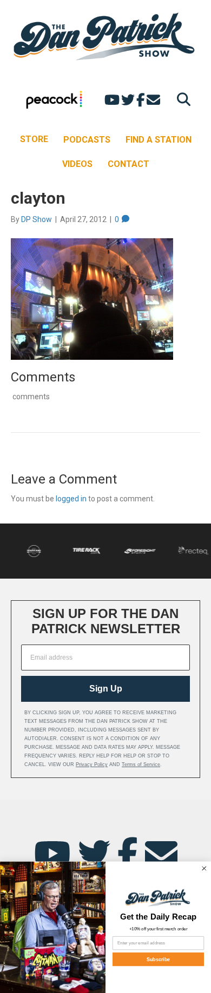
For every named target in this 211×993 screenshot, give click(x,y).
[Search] (181, 99)
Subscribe (158, 959)
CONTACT (128, 164)
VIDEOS (77, 164)
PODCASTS (86, 140)
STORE (34, 139)
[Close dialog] (204, 868)
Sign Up (105, 688)
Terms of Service (141, 764)
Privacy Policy (92, 764)
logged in (71, 498)
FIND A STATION (159, 140)
